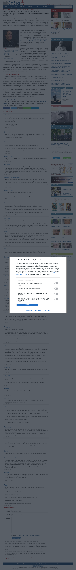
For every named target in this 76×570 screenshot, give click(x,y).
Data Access (38, 310)
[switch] (56, 283)
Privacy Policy (46, 310)
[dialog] (38, 285)
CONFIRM (27, 304)
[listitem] (38, 280)
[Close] (63, 260)
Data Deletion (29, 310)
